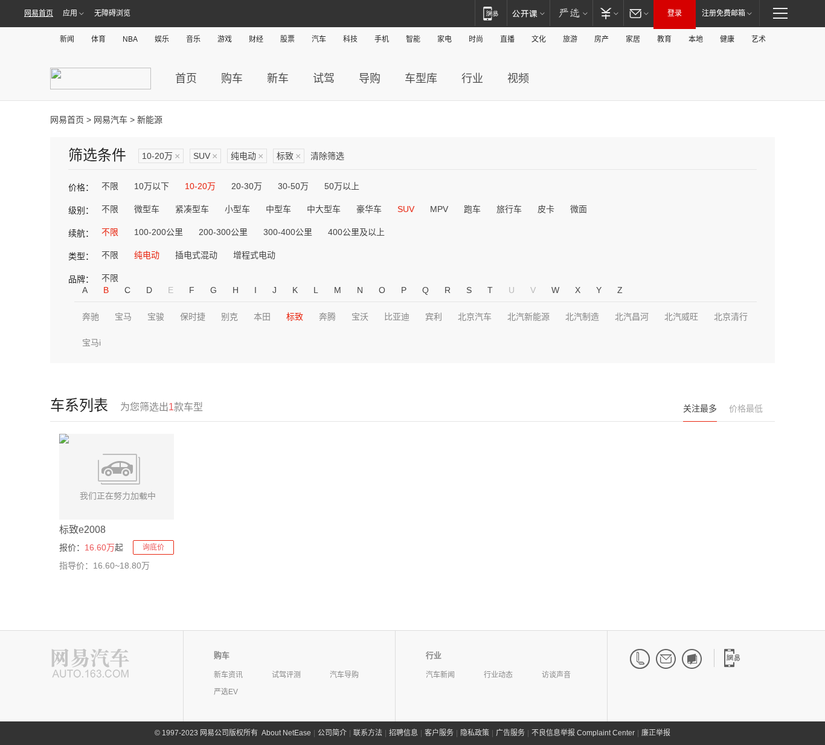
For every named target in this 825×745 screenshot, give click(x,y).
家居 (633, 39)
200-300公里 (223, 232)
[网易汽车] (90, 664)
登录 (674, 13)
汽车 (319, 39)
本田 (262, 316)
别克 (229, 316)
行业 (472, 79)
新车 (278, 79)
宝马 (123, 316)
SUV (205, 156)
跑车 (472, 209)
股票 (287, 39)
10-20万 (161, 156)
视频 (518, 79)
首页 (186, 79)
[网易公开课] (528, 13)
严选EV (226, 692)
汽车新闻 (440, 675)
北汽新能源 (528, 316)
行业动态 (498, 675)
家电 (444, 39)
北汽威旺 (681, 316)
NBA (130, 39)
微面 (578, 209)
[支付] (607, 13)
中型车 (278, 209)
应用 (70, 13)
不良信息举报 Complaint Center (583, 733)
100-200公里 (158, 232)
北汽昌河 (632, 316)
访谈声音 (556, 675)
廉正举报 (655, 733)
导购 (369, 79)
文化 (538, 39)
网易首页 (38, 13)
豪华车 (369, 209)
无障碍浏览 (112, 13)
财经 (256, 39)
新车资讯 (228, 675)
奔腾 (327, 316)
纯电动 (247, 156)
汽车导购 (344, 675)
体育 (98, 39)
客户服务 (439, 733)
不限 (109, 186)
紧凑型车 (192, 209)
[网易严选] (571, 13)
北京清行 (731, 316)
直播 (507, 39)
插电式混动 (196, 255)
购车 (232, 79)
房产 (601, 39)
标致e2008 (82, 529)
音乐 (193, 39)
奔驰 (90, 316)
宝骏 (155, 316)
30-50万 (293, 186)
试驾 (324, 79)
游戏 (224, 39)
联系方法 (367, 733)
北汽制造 (582, 316)
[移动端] (491, 13)
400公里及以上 (356, 232)
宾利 (433, 316)
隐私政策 (474, 733)
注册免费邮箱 (723, 13)
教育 (664, 39)
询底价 (153, 547)
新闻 (67, 39)
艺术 (758, 39)
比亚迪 (396, 316)
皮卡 (546, 209)
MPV (439, 209)
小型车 (237, 209)
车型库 (421, 79)
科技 (350, 39)
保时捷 (192, 316)
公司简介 (332, 733)
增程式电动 (254, 255)
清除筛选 (327, 156)
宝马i (91, 342)
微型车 (146, 209)
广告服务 (510, 733)
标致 (289, 156)
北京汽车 (475, 316)
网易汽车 (110, 119)
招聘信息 (403, 733)
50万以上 (341, 186)
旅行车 (509, 209)
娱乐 (162, 39)
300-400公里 (287, 232)
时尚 (476, 39)
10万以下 (151, 186)
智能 (413, 39)
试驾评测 (286, 675)
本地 (696, 39)
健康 (727, 39)
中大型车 (324, 209)
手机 (381, 39)
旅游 (570, 39)
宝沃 (360, 316)
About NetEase (286, 733)
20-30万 (246, 186)
